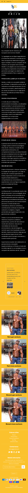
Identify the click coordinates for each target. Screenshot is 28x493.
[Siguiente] (25, 281)
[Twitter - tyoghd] (9, 14)
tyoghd (16, 486)
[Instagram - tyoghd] (14, 14)
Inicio (10, 12)
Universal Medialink (18, 487)
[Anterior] (3, 281)
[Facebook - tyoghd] (11, 14)
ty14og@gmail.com (14, 449)
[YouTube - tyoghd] (19, 14)
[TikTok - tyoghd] (17, 14)
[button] (10, 285)
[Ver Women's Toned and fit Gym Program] (19, 293)
